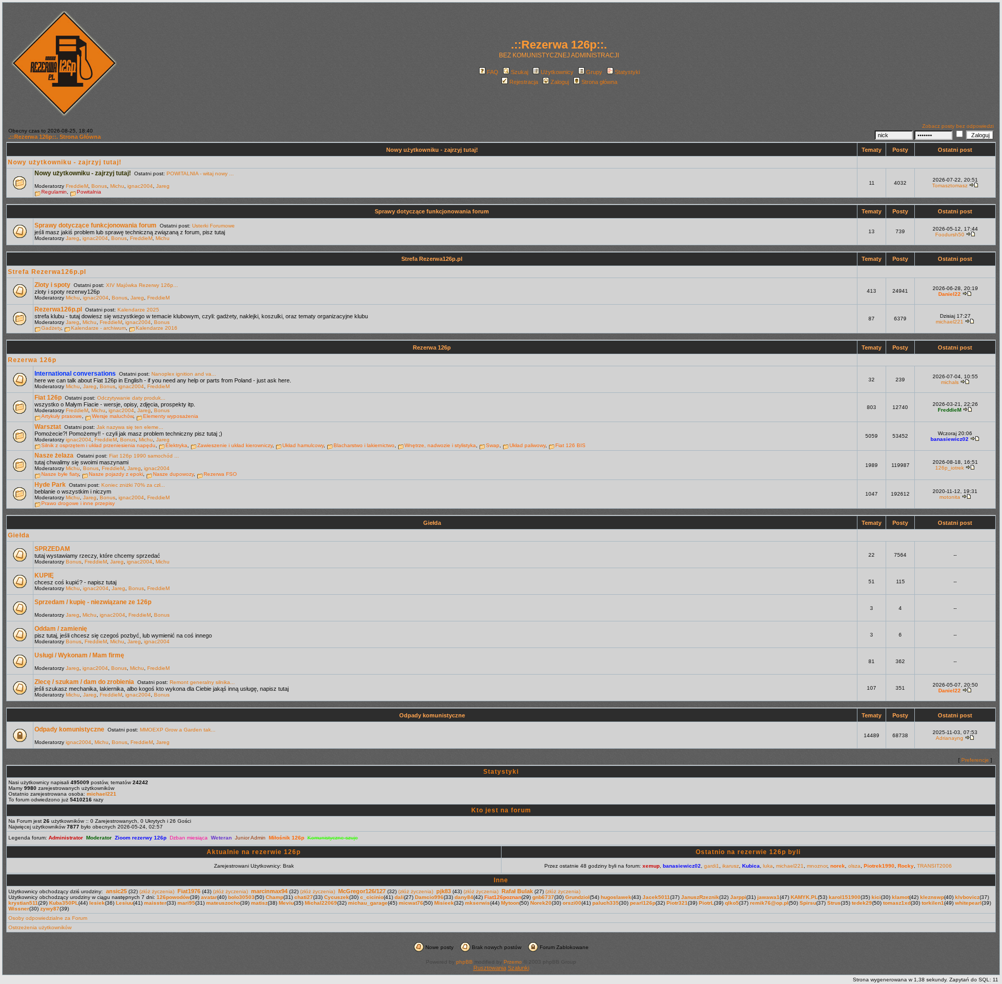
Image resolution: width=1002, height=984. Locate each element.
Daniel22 (949, 294)
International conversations (75, 373)
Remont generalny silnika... (202, 682)
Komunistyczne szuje (332, 838)
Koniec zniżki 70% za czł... (133, 485)
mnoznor (817, 866)
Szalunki (518, 968)
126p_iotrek (949, 468)
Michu (117, 186)
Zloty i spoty (52, 285)
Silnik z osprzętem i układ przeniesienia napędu (98, 445)
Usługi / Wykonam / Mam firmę (79, 655)
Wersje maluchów (112, 416)
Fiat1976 (188, 891)
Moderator (99, 838)
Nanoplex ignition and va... (183, 374)
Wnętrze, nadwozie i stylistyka (440, 445)
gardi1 (711, 866)
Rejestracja (523, 82)
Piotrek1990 (879, 866)
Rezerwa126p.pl (58, 309)
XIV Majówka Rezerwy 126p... (142, 285)
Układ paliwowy (527, 445)
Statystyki (627, 72)
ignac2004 (140, 186)
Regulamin (54, 192)
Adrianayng (949, 738)
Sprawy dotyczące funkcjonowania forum (432, 211)
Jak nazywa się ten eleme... (130, 427)
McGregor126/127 (362, 891)
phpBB (464, 962)
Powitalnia (89, 192)
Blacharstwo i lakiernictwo (364, 445)
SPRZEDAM (52, 549)
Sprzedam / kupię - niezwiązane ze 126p (92, 602)
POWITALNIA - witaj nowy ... (200, 173)
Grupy (594, 72)
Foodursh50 (949, 234)
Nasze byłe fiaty (60, 474)
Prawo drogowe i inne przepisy (78, 503)
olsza (854, 866)
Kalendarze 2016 (156, 328)
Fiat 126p (48, 397)
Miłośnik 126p (286, 838)
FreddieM (77, 186)
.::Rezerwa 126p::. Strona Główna (54, 137)
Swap (492, 445)
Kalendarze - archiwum (98, 328)
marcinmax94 (269, 891)
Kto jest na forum (501, 810)
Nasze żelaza (54, 455)
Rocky (906, 866)
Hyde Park (50, 484)
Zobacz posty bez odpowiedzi (958, 126)
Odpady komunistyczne (432, 715)
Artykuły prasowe (61, 416)
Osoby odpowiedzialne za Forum (47, 918)
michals (950, 382)
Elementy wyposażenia (170, 416)
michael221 (949, 322)
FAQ (492, 72)
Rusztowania (489, 968)
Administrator (66, 838)
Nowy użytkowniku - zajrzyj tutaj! (432, 150)
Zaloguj (560, 82)
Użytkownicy (557, 72)
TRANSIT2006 (934, 866)
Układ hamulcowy (303, 445)
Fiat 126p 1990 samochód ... (144, 456)
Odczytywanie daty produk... (131, 398)
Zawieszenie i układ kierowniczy (234, 445)
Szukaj (519, 72)
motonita (949, 497)
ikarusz (730, 866)
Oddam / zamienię (60, 628)
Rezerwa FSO (220, 474)
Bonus (99, 186)
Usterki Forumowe (213, 226)
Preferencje (975, 760)
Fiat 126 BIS (570, 445)
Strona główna (599, 82)
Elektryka (176, 445)
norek (837, 866)
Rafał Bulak (517, 891)
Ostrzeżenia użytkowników (39, 927)
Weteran (221, 838)
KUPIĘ (44, 575)
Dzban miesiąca (189, 838)
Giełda (432, 523)
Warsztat (47, 426)
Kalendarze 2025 (138, 310)
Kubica (751, 866)
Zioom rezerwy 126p (140, 838)
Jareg (163, 186)
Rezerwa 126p (431, 347)
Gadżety (51, 328)
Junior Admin (250, 838)
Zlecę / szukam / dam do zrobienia (84, 682)
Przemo (513, 962)
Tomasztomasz (950, 185)
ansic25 (116, 891)
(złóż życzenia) (156, 891)
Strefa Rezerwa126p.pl (432, 259)
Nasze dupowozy (173, 474)
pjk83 (443, 891)
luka (768, 866)
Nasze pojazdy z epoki (116, 474)
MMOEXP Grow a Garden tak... (178, 730)
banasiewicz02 (950, 439)
